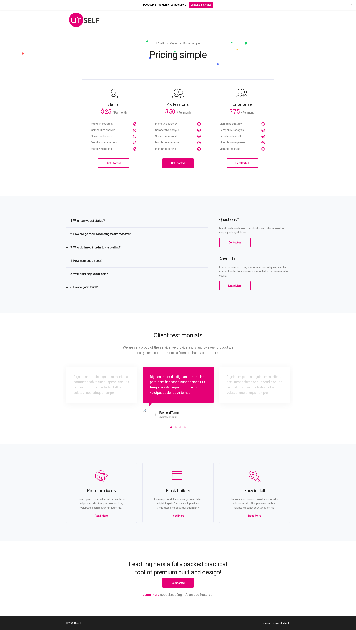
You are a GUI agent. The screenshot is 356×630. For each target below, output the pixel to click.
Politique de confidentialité (276, 623)
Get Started (114, 163)
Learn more (151, 595)
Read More (101, 515)
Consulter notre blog (201, 5)
